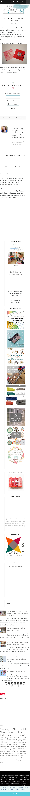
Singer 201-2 (13, 749)
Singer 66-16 (12, 744)
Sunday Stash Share (17, 737)
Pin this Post (14, 104)
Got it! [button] (15, 794)
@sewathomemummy (15, 566)
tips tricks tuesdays (13, 747)
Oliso (24, 749)
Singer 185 (22, 753)
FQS (16, 735)
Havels (2, 744)
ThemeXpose (9, 777)
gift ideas (12, 758)
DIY (14, 729)
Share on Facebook (14, 97)
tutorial (2, 740)
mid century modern (8, 742)
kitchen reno (3, 760)
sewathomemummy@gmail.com (10, 184)
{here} (14, 139)
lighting (19, 760)
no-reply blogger (5, 755)
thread (9, 760)
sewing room (11, 740)
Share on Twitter (14, 100)
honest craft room (20, 758)
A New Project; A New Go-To (16, 671)
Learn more (15, 265)
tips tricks (22, 742)
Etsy (6, 749)
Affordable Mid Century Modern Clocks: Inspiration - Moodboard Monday (16, 659)
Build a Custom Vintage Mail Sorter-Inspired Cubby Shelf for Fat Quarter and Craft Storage (17, 614)
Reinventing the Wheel (16, 755)
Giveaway (4, 729)
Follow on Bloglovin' (14, 93)
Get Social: (16, 270)
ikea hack (14, 760)
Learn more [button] (23, 789)
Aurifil (23, 729)
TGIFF (20, 749)
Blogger (15, 126)
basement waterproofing (7, 751)
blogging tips (21, 740)
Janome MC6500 (13, 753)
